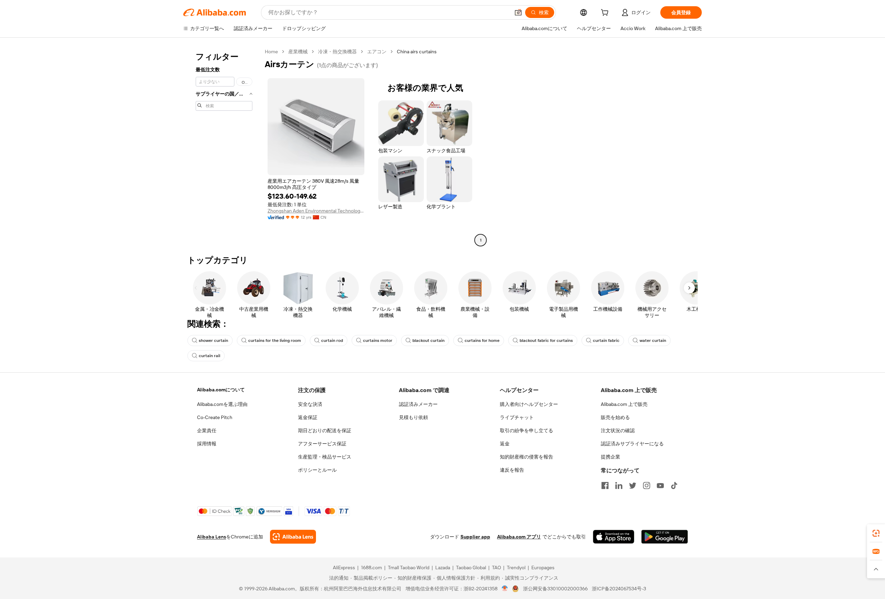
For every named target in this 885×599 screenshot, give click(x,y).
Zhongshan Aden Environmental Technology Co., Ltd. (316, 211)
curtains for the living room (274, 340)
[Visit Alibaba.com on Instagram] (646, 485)
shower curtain (213, 340)
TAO (496, 567)
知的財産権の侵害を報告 (526, 457)
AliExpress (344, 567)
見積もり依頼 (413, 417)
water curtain (653, 340)
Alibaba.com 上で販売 (624, 404)
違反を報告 (512, 470)
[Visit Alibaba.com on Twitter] (632, 485)
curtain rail (209, 355)
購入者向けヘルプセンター (529, 404)
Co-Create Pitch (214, 417)
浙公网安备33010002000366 (555, 588)
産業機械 (298, 51)
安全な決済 (310, 404)
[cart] (606, 13)
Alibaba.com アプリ (519, 536)
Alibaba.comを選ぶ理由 (222, 404)
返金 (505, 443)
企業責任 (206, 430)
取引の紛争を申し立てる (526, 430)
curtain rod (332, 340)
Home (271, 51)
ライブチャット (517, 417)
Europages (543, 567)
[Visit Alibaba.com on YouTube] (660, 485)
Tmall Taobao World (408, 567)
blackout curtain (428, 340)
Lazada (442, 567)
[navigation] (222, 146)
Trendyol (516, 567)
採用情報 (206, 443)
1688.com (371, 567)
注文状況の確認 (618, 430)
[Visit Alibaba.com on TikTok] (674, 485)
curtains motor (377, 340)
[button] (518, 12)
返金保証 (307, 417)
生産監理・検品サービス (324, 457)
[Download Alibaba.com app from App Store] (613, 537)
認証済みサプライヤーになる (632, 443)
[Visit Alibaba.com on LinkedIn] (619, 485)
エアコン (376, 51)
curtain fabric (606, 340)
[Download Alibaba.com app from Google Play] (664, 537)
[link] (876, 533)
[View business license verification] (505, 588)
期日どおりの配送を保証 (324, 430)
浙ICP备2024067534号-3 (619, 588)
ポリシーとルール (317, 470)
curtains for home (482, 340)
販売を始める (615, 417)
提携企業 (610, 457)
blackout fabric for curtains (546, 340)
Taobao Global (471, 567)
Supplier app (475, 536)
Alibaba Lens (211, 536)
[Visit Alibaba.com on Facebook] (605, 485)
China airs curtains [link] (417, 51)
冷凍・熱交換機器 (337, 51)
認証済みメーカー (418, 404)
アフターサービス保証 (322, 443)
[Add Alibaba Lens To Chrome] (293, 537)
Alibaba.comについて (221, 389)
